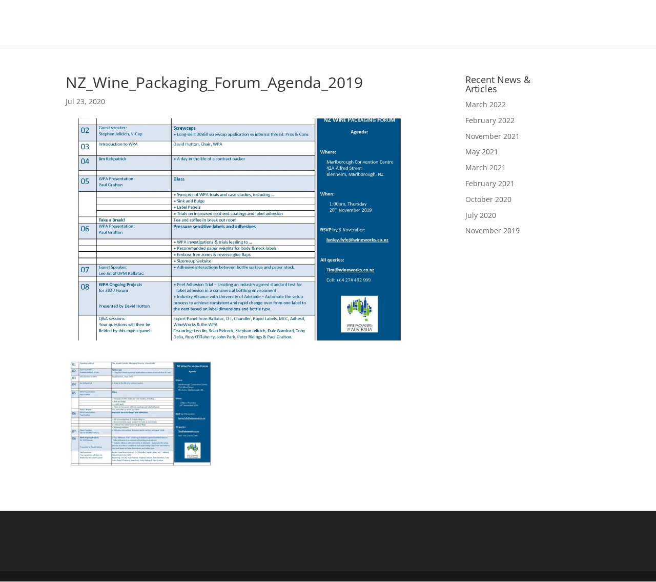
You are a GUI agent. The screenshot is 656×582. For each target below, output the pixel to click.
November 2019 (492, 230)
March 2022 (485, 104)
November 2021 (492, 136)
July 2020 (480, 215)
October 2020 (488, 199)
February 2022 (490, 120)
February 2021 (490, 183)
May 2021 (481, 151)
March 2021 (485, 167)
